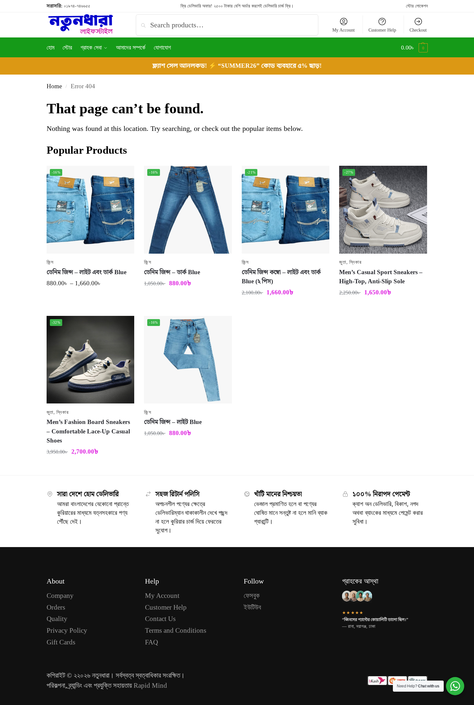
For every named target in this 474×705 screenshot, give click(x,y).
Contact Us (160, 618)
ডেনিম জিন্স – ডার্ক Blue (172, 272)
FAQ (151, 642)
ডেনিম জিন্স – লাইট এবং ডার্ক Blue (86, 272)
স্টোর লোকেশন (417, 6)
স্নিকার (355, 262)
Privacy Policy (67, 630)
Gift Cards (61, 642)
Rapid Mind (150, 685)
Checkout (418, 30)
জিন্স (50, 262)
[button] (414, 47)
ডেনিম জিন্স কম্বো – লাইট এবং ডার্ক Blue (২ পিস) (281, 277)
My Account (343, 30)
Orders (56, 607)
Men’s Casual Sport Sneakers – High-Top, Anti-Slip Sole (381, 277)
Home (54, 86)
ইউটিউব (252, 607)
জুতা (342, 262)
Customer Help (382, 30)
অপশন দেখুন (90, 299)
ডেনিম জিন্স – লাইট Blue (173, 421)
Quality (57, 618)
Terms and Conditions (175, 630)
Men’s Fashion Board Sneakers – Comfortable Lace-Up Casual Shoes (88, 431)
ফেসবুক (252, 595)
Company (60, 595)
